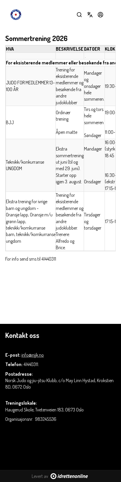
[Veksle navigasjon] (111, 14)
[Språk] (90, 14)
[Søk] (79, 14)
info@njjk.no (32, 355)
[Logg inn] (100, 14)
